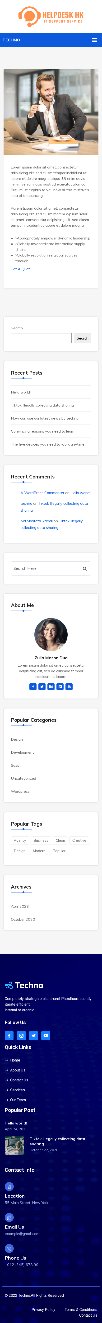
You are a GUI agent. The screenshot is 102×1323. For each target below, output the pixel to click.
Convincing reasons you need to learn (42, 431)
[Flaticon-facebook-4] (9, 1035)
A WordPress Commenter (42, 492)
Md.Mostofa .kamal (36, 520)
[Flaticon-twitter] (33, 1035)
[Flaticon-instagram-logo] (21, 1035)
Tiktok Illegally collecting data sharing (42, 405)
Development (22, 752)
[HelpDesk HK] (51, 16)
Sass (15, 765)
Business (40, 840)
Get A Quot (20, 268)
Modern (39, 851)
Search (17, 328)
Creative (79, 840)
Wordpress (20, 791)
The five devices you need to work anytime (47, 444)
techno (26, 503)
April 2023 (20, 906)
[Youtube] (45, 1035)
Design (17, 739)
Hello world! (21, 392)
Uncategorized (23, 778)
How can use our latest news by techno (45, 418)
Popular (59, 851)
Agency (20, 840)
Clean (60, 840)
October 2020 (23, 919)
